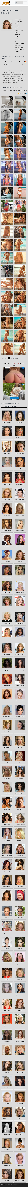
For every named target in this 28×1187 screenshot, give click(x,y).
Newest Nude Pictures (12, 90)
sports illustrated (20, 43)
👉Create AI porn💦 (22, 93)
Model (16, 36)
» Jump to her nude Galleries (20, 16)
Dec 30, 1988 (19, 21)
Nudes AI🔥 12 (22, 63)
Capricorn (17, 32)
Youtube (17, 51)
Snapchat (21, 49)
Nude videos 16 (14, 63)
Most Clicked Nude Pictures (22, 91)
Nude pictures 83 (6, 64)
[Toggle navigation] (25, 3)
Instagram (17, 49)
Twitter (21, 47)
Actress (16, 38)
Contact (21, 1184)
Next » (17, 358)
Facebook (17, 47)
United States (19, 28)
